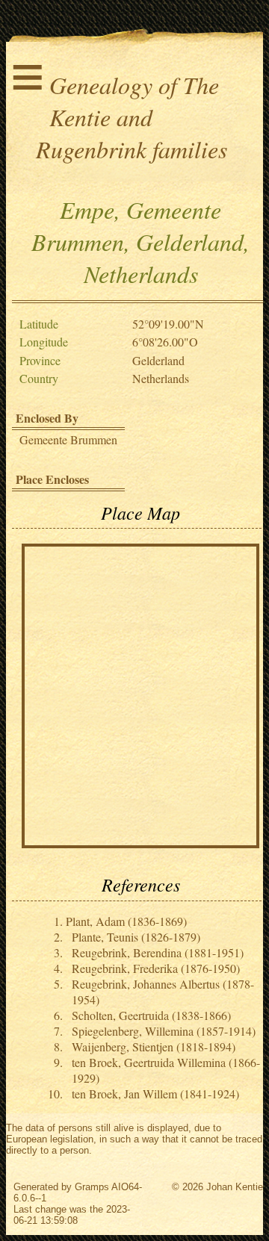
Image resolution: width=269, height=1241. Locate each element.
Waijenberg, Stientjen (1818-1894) (153, 1046)
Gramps (92, 1186)
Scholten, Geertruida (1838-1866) (151, 1015)
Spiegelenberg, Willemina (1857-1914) (164, 1031)
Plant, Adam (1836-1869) (126, 921)
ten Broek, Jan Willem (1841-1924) (155, 1093)
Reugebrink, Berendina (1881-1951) (158, 952)
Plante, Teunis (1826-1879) (136, 937)
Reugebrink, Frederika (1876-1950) (156, 968)
